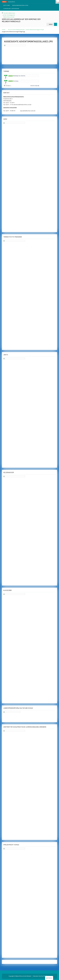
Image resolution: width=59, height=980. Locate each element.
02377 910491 (6, 5)
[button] (7, 85)
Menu (51, 24)
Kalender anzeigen (34, 85)
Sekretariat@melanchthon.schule (20, 5)
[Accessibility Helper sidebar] (57, 1)
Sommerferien (11, 1)
